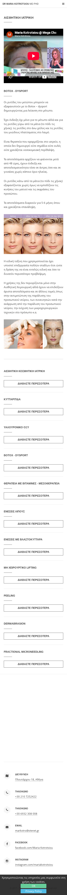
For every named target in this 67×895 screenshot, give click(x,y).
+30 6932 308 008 (26, 813)
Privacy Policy (33, 891)
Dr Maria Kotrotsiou (20, 4)
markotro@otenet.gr (27, 830)
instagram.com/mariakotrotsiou (34, 864)
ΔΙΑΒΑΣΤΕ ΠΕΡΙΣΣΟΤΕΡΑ (33, 383)
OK (33, 886)
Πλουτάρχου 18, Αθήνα (29, 779)
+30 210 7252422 (26, 796)
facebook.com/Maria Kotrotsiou (34, 847)
